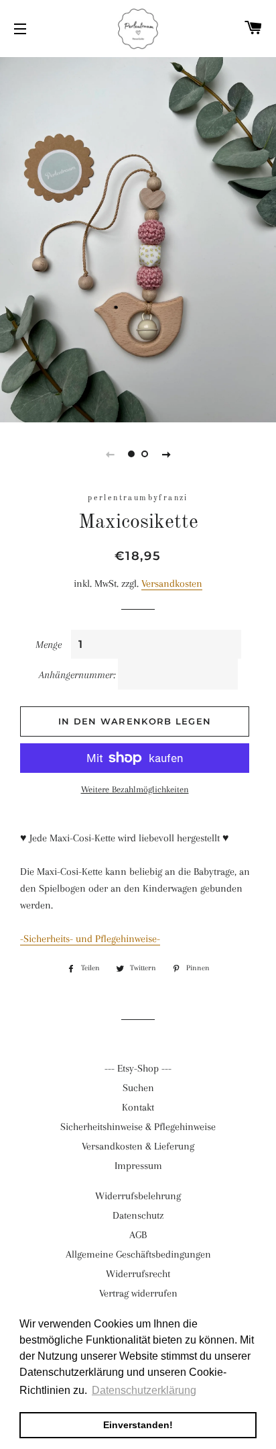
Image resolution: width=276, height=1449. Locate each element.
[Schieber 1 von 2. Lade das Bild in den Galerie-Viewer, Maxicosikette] (131, 454)
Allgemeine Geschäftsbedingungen (138, 1254)
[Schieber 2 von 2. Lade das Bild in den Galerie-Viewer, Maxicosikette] (144, 454)
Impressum (138, 1166)
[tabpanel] (138, 238)
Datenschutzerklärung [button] (144, 1390)
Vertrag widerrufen (138, 1293)
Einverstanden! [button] (138, 1424)
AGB (138, 1235)
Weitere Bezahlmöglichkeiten (135, 789)
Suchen (138, 1088)
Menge (49, 645)
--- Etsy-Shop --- (138, 1068)
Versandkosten (171, 583)
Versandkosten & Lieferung (138, 1146)
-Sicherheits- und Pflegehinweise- (90, 939)
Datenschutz (138, 1215)
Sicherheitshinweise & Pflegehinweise (138, 1127)
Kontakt (138, 1107)
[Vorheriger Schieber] (110, 454)
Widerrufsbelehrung (138, 1196)
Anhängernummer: (77, 675)
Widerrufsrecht (138, 1274)
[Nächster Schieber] (166, 454)
